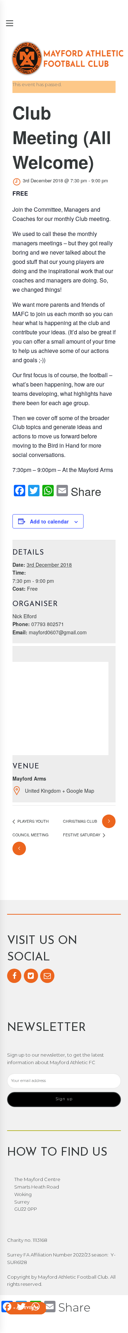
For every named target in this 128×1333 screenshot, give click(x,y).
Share (86, 491)
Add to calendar (49, 521)
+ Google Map (78, 790)
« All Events (26, 1308)
